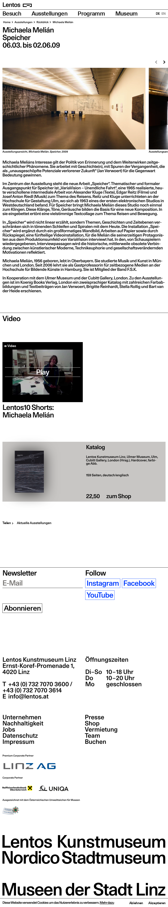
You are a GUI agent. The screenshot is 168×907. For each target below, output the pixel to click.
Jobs (8, 729)
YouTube (100, 595)
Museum (126, 14)
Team (92, 735)
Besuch (11, 14)
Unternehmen (21, 717)
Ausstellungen (49, 14)
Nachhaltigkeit (22, 723)
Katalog (95, 447)
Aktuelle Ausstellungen (34, 523)
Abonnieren (22, 608)
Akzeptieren (157, 903)
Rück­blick (42, 22)
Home (7, 22)
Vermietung (101, 729)
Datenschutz (20, 735)
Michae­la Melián (62, 22)
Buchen (95, 741)
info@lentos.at (28, 696)
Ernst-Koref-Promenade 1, (38, 669)
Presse (94, 717)
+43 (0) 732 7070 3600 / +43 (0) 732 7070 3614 (37, 687)
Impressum (18, 741)
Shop (92, 723)
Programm (91, 14)
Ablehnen (136, 903)
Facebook (138, 583)
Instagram (103, 583)
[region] (84, 111)
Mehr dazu (107, 902)
